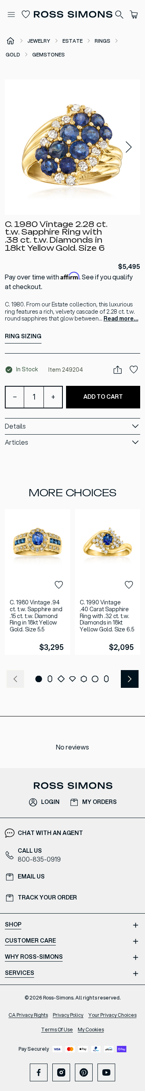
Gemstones (48, 54)
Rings (102, 40)
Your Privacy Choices (112, 1015)
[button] (72, 147)
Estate (72, 40)
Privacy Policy (68, 1015)
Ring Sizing (23, 336)
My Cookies (91, 1029)
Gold (13, 54)
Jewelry (38, 40)
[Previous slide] (15, 679)
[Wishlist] (26, 14)
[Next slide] (128, 147)
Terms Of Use (57, 1029)
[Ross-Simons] (73, 14)
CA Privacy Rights (28, 1015)
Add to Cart (103, 397)
